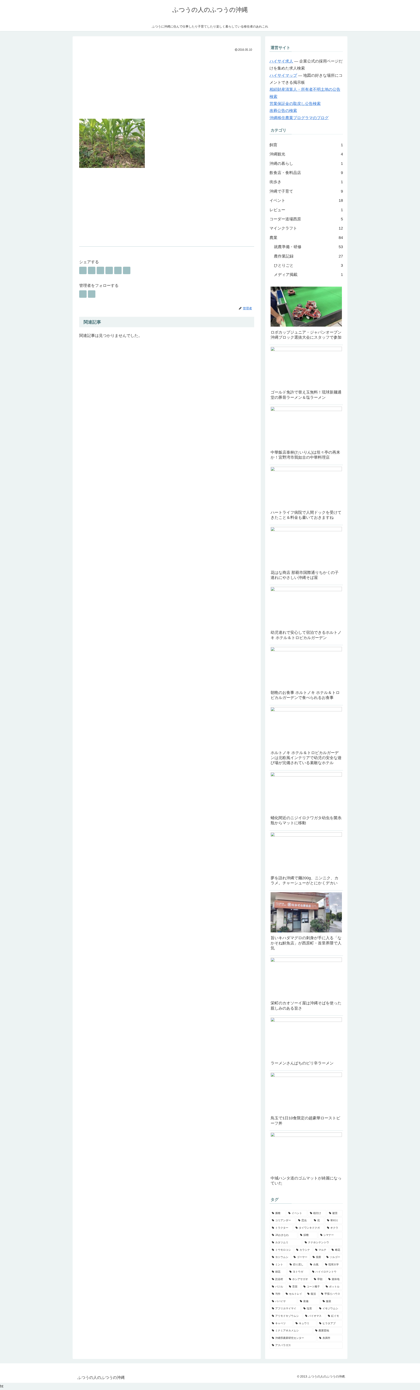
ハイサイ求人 (281, 61)
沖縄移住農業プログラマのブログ (299, 118)
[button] (126, 270)
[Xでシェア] (83, 270)
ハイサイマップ (283, 75)
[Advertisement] (166, 86)
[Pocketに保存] (109, 270)
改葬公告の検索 (283, 110)
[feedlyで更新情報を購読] (83, 294)
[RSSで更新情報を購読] (91, 294)
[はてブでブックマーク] (100, 270)
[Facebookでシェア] (91, 270)
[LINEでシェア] (118, 270)
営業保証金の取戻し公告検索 (295, 103)
